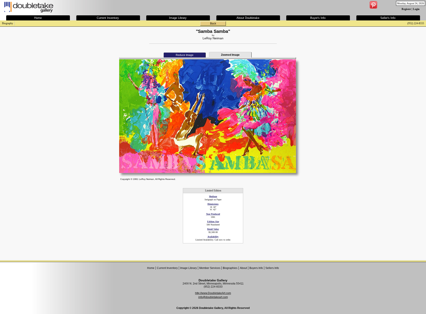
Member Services (209, 268)
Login (416, 9)
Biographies (230, 268)
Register (406, 9)
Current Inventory (167, 268)
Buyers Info (256, 268)
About (243, 268)
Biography (7, 23)
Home (150, 268)
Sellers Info (272, 268)
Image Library (188, 268)
